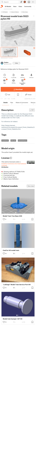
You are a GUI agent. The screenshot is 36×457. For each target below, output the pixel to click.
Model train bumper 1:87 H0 (12, 319)
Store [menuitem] (14, 6)
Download (18, 89)
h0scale (13, 140)
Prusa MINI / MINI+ (22, 83)
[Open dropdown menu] (33, 16)
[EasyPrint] (21, 1)
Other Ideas (25, 12)
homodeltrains (22, 140)
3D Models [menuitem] (8, 6)
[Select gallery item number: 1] (15, 212)
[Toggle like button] (4, 219)
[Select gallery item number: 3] (18, 212)
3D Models (5, 12)
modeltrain (5, 140)
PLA (5, 83)
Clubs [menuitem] (20, 6)
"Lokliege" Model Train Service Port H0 (16, 284)
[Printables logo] (2, 6)
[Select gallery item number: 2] (17, 212)
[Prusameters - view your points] (25, 2)
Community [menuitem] (27, 6)
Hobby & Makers (15, 12)
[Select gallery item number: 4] (20, 212)
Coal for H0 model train (11, 250)
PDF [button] (32, 110)
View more (31, 186)
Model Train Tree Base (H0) (12, 216)
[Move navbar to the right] (34, 6)
